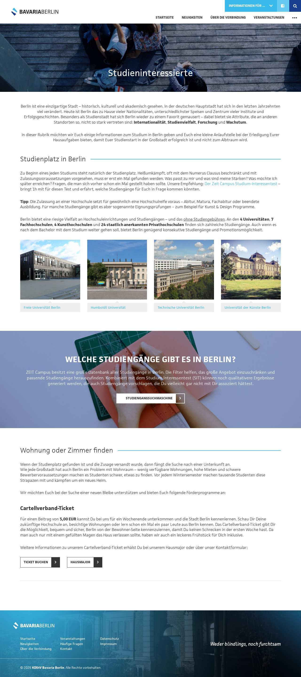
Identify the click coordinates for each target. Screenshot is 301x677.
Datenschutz (109, 639)
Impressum (108, 644)
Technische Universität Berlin (181, 307)
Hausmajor (80, 562)
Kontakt (66, 649)
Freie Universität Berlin (42, 307)
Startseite (165, 18)
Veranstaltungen (269, 18)
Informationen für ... (247, 6)
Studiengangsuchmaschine (149, 398)
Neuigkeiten (192, 18)
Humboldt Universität (108, 307)
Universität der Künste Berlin (248, 307)
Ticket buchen (36, 562)
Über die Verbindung (228, 18)
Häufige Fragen (71, 644)
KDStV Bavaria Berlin (35, 12)
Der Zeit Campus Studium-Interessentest (241, 183)
